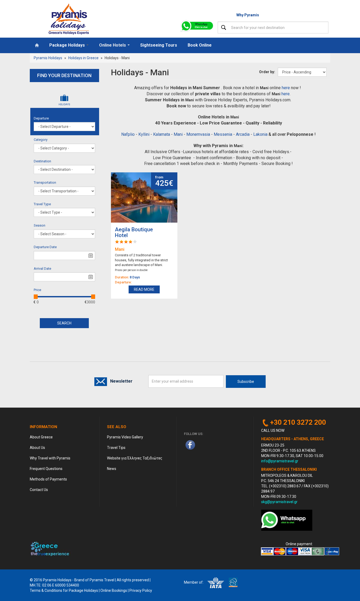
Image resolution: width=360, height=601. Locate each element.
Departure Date (45, 247)
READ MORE (144, 289)
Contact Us (39, 490)
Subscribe (245, 381)
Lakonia (260, 134)
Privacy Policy (140, 590)
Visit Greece (51, 548)
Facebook (190, 444)
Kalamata (161, 134)
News (111, 469)
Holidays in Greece (83, 58)
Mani (178, 134)
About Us (37, 447)
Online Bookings (113, 590)
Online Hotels (113, 45)
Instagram (203, 444)
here (286, 87)
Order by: (267, 72)
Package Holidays (67, 45)
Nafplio (128, 134)
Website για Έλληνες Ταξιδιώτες (134, 458)
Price (37, 290)
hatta (233, 583)
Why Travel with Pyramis (50, 458)
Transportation (45, 182)
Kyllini (143, 134)
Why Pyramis (247, 15)
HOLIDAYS (70, 104)
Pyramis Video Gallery (125, 437)
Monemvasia (198, 134)
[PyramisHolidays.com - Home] (70, 19)
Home (37, 45)
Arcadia (243, 134)
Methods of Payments (48, 479)
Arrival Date (42, 269)
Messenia (223, 134)
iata (215, 583)
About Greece (41, 437)
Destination (42, 161)
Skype (215, 444)
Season (39, 225)
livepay (331, 551)
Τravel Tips (116, 447)
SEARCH (64, 323)
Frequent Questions (46, 469)
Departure (41, 118)
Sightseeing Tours (158, 45)
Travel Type (42, 204)
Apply (224, 27)
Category (40, 140)
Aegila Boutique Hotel (134, 232)
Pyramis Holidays (48, 58)
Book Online (200, 45)
